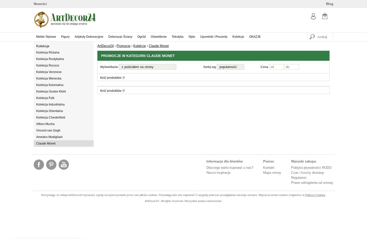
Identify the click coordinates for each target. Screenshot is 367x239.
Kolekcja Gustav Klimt (51, 91)
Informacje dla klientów (224, 161)
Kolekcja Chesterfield (50, 117)
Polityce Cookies (315, 195)
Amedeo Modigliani (49, 137)
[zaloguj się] (313, 18)
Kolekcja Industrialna (50, 104)
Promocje (123, 46)
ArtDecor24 (105, 46)
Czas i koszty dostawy (307, 172)
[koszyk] (325, 17)
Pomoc (268, 161)
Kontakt (268, 168)
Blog (329, 4)
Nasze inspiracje (218, 172)
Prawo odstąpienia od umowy (312, 182)
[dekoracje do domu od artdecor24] (65, 27)
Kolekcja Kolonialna (49, 85)
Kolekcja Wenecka (48, 78)
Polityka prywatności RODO (311, 168)
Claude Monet (45, 143)
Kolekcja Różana (47, 52)
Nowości (40, 4)
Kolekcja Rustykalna (50, 59)
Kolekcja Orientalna (49, 111)
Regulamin (298, 178)
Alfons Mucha (45, 124)
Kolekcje (42, 46)
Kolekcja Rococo (47, 65)
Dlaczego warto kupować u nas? (229, 168)
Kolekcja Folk (45, 98)
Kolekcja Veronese (49, 72)
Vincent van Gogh (48, 130)
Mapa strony (272, 172)
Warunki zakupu (303, 161)
